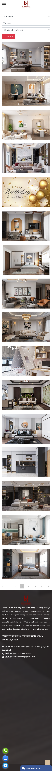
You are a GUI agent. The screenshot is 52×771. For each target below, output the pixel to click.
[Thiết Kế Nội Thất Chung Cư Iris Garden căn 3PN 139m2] (26, 319)
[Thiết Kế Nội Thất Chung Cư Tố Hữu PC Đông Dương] (26, 386)
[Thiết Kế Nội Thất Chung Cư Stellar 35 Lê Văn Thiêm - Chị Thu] (26, 555)
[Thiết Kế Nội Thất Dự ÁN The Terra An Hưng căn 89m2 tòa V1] (26, 83)
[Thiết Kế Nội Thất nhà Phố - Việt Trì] (26, 150)
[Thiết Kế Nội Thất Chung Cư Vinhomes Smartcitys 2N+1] (26, 353)
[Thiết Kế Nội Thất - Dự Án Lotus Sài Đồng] (26, 116)
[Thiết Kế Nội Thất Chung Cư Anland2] (26, 251)
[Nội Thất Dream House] (26, 4)
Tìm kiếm (8, 36)
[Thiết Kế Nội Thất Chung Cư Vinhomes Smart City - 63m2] (26, 218)
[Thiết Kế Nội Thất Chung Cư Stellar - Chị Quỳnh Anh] (26, 488)
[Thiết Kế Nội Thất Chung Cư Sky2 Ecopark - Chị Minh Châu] (26, 522)
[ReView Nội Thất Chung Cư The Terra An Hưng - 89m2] (26, 49)
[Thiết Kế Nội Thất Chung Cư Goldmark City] (26, 285)
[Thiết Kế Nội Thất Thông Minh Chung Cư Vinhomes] (26, 454)
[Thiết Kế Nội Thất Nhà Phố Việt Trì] (26, 420)
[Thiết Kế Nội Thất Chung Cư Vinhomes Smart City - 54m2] (26, 184)
